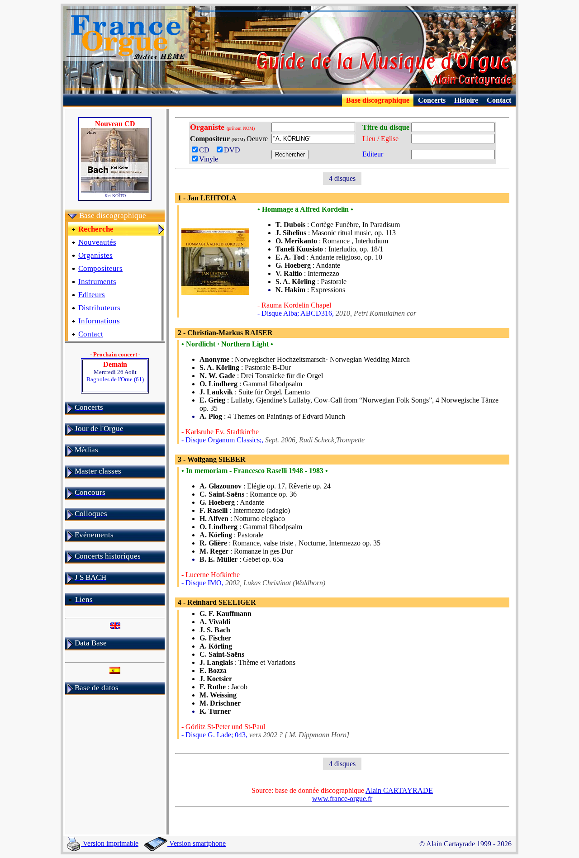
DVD (234, 150)
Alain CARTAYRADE (399, 790)
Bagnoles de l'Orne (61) (115, 379)
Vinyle (208, 159)
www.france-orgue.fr (342, 798)
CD (207, 150)
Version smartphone (196, 843)
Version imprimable (109, 843)
